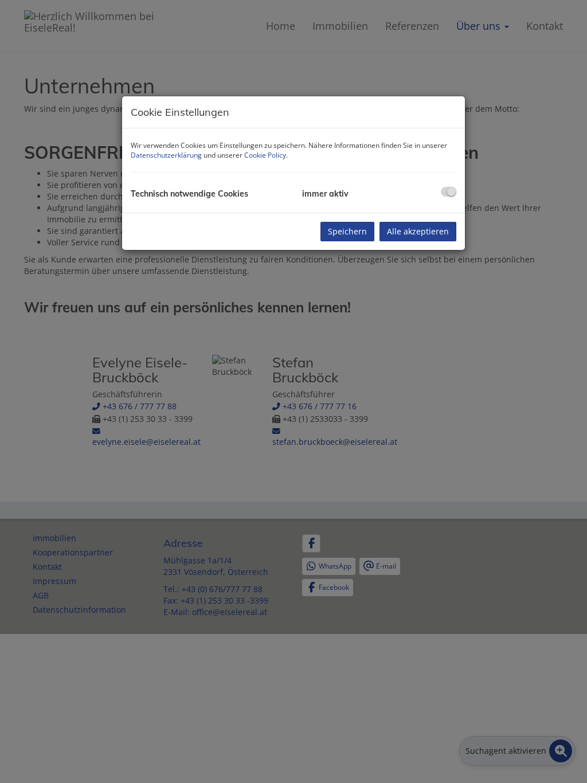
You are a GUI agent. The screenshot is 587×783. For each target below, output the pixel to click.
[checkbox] (448, 192)
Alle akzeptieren (418, 231)
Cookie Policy (265, 155)
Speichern (347, 231)
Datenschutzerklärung (166, 155)
